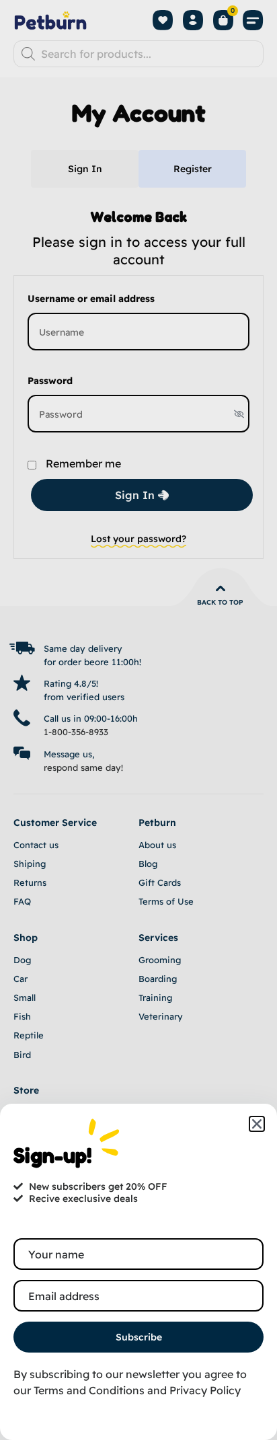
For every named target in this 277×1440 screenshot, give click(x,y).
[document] (138, 720)
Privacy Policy (205, 1390)
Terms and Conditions (89, 1390)
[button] (257, 1124)
